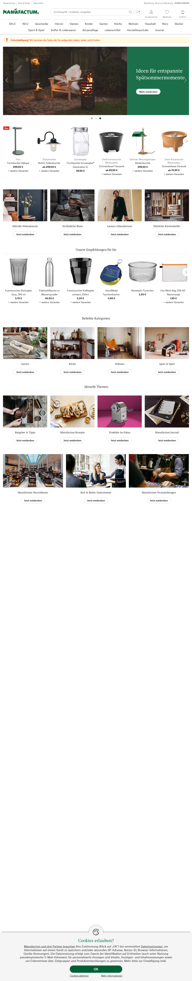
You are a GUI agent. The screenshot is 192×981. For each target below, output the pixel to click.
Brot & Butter (24, 3)
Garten (25, 364)
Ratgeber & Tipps (25, 432)
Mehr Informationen (111, 975)
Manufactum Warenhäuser (33, 492)
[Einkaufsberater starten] (138, 11)
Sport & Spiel (167, 364)
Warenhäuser (9, 3)
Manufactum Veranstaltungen (159, 492)
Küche (72, 364)
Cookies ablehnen (79, 975)
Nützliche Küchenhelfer (166, 226)
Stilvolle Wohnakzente (25, 226)
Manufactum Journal (167, 432)
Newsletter (38, 3)
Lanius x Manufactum (119, 226)
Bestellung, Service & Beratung (166, 3)
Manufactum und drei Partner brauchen (49, 946)
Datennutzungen (151, 946)
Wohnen (119, 364)
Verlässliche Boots (72, 226)
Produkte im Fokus (119, 432)
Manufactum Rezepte (72, 432)
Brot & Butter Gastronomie (96, 492)
